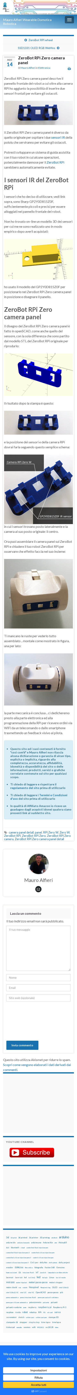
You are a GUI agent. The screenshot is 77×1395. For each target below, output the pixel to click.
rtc (44, 1312)
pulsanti (54, 1302)
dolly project (64, 1262)
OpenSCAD (41, 1292)
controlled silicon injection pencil (18, 1258)
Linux (51, 1277)
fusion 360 (50, 1267)
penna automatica (12, 1297)
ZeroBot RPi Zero (34, 835)
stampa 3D (53, 1317)
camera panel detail (21, 832)
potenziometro (35, 1302)
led (38, 1277)
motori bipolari (21, 1282)
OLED (54, 1287)
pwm (24, 1307)
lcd (25, 1277)
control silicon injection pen (43, 1258)
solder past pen (41, 1317)
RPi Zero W (50, 832)
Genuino (60, 1267)
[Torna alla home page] (38, 7)
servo (57, 1312)
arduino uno (36, 1242)
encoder (9, 1267)
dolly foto (43, 1262)
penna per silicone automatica (17, 1302)
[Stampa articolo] (69, 68)
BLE (7, 1248)
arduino (64, 1237)
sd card (50, 1312)
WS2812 (40, 1327)
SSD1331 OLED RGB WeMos (36, 48)
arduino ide (11, 1243)
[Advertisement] (31, 1102)
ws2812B (49, 1327)
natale (25, 1287)
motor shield (11, 1287)
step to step (34, 1322)
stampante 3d (12, 1322)
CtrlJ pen (34, 1263)
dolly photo (53, 1263)
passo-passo (52, 1292)
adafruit (54, 1238)
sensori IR (58, 137)
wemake (19, 1327)
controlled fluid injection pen (37, 1248)
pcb (61, 1292)
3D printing (45, 1237)
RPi (39, 1312)
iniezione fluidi (28, 1273)
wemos (27, 1327)
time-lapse (46, 1322)
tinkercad (10, 1327)
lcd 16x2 (31, 1277)
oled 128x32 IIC (12, 1292)
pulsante (46, 1302)
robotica (33, 1312)
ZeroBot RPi (55, 162)
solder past (30, 1317)
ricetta (18, 1312)
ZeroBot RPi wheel (41, 40)
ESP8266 (19, 1267)
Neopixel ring (45, 1287)
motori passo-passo (38, 1282)
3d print (14, 1238)
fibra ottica (29, 1268)
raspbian (9, 1312)
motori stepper (56, 1282)
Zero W (65, 832)
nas (20, 1287)
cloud (23, 1248)
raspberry (32, 1307)
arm (55, 1243)
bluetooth (15, 1247)
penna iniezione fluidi (28, 1297)
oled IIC (31, 1292)
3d (7, 1237)
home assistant (11, 1273)
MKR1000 (10, 1282)
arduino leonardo (23, 1243)
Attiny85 (63, 1242)
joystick (43, 1273)
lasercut (9, 1277)
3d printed (22, 1237)
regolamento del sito (24, 788)
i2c (19, 1272)
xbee (56, 1327)
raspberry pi (45, 1307)
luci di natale (61, 1277)
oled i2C (23, 1292)
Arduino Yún (48, 1242)
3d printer (33, 1237)
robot (25, 1312)
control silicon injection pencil (17, 1263)
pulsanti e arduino (14, 1307)
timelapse (56, 1322)
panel (38, 832)
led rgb (44, 1277)
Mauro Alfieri (28, 67)
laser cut (18, 1277)
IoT (37, 1272)
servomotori (11, 1317)
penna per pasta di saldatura (48, 1297)
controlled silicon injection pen (42, 1253)
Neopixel (34, 1287)
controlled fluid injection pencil (18, 1253)
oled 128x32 (64, 1287)
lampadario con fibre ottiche (58, 1273)
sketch (21, 1317)
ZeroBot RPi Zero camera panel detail (39, 839)
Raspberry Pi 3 (59, 1307)
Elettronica (44, 67)
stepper (23, 1322)
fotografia (38, 1267)
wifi (34, 1327)
